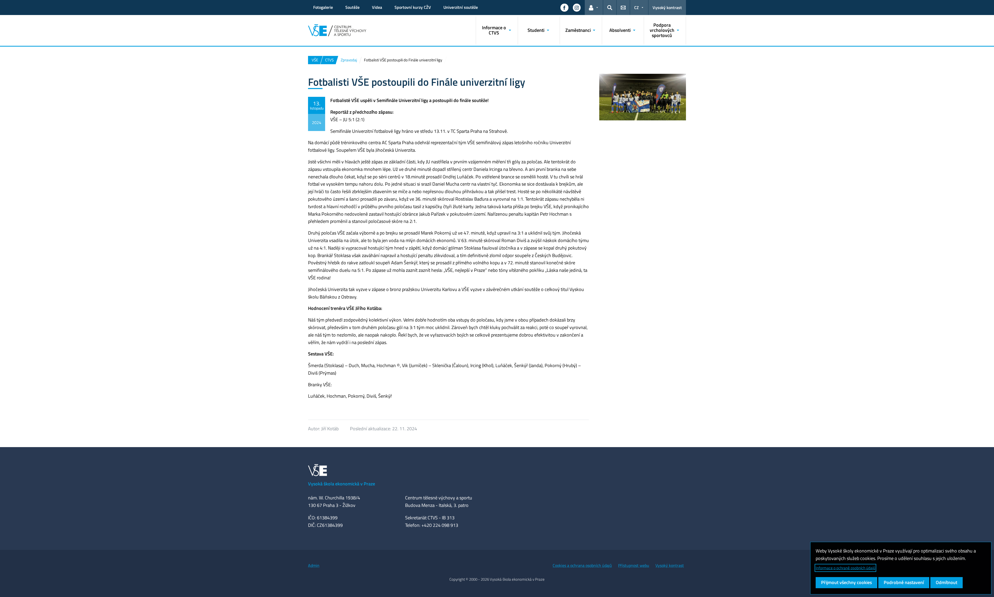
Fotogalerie (323, 7)
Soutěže (352, 7)
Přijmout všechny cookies (846, 582)
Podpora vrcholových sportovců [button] (662, 30)
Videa (377, 7)
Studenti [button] (536, 30)
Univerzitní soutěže (460, 7)
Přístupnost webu (633, 565)
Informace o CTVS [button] (494, 30)
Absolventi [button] (620, 30)
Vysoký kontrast (667, 7)
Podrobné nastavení (904, 582)
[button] (564, 7)
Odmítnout (946, 582)
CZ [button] (636, 7)
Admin (313, 565)
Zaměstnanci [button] (578, 30)
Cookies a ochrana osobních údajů (582, 565)
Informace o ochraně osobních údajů (845, 568)
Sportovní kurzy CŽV (412, 7)
